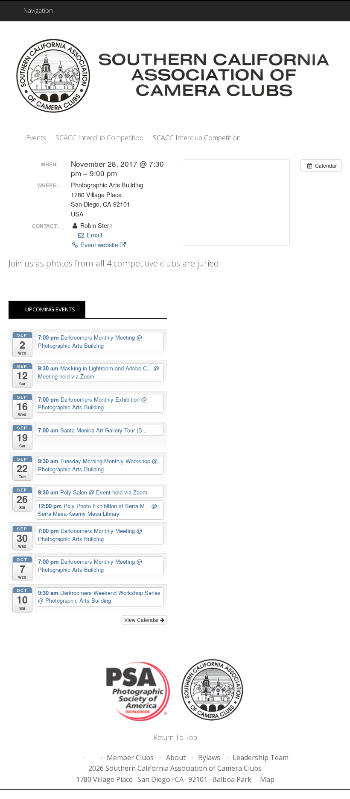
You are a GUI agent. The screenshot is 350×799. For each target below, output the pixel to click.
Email (93, 235)
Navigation (38, 10)
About (176, 757)
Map (267, 779)
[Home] (13, 138)
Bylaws (209, 757)
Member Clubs (130, 757)
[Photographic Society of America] (138, 693)
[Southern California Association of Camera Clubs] (175, 77)
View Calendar (142, 619)
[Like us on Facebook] (74, 757)
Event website (99, 244)
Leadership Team (261, 757)
